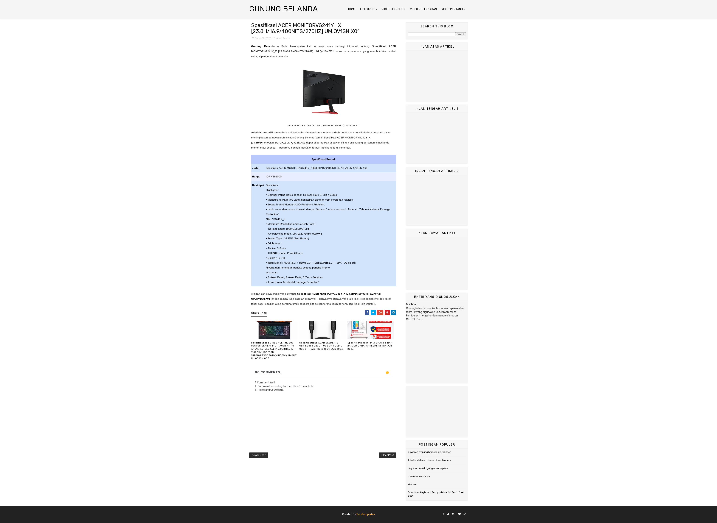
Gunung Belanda (283, 8)
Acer (279, 38)
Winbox (411, 304)
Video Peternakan (423, 9)
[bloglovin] (459, 514)
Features (367, 9)
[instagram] (465, 514)
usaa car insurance (419, 476)
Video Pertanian (453, 9)
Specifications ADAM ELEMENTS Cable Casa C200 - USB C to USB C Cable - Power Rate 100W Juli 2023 (321, 345)
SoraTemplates (365, 514)
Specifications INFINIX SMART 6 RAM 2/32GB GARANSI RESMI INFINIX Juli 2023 (369, 345)
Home (352, 9)
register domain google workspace (428, 468)
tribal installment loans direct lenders (429, 460)
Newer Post (259, 455)
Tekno (286, 38)
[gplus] (453, 514)
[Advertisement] (437, 75)
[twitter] (448, 514)
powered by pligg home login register (429, 452)
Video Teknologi (394, 9)
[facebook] (443, 514)
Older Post (387, 455)
